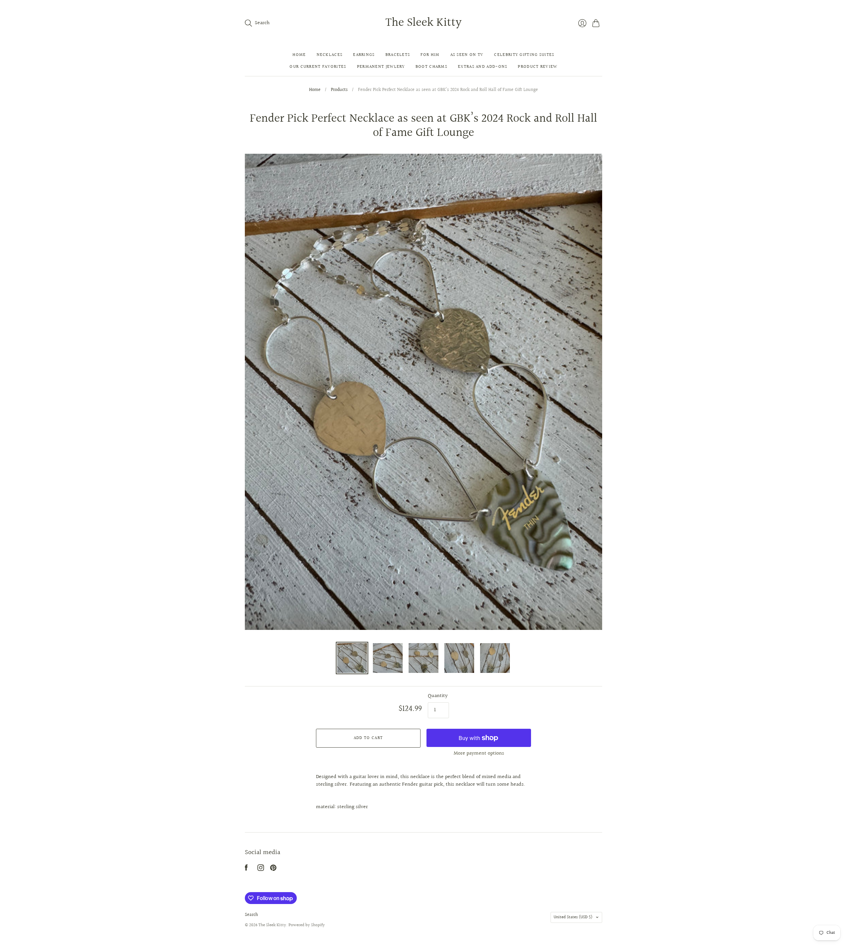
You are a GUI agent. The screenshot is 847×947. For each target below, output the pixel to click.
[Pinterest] (273, 869)
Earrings (364, 55)
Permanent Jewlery (381, 66)
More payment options (479, 753)
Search (251, 915)
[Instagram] (260, 869)
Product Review (537, 66)
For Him (430, 55)
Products (339, 90)
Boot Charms (431, 66)
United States (573, 917)
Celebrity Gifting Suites (524, 55)
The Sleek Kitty (423, 23)
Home (299, 55)
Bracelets (397, 55)
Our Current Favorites (318, 66)
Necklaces (330, 55)
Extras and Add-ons (482, 66)
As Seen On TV (467, 55)
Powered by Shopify (307, 925)
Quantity (438, 696)
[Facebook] (246, 869)
